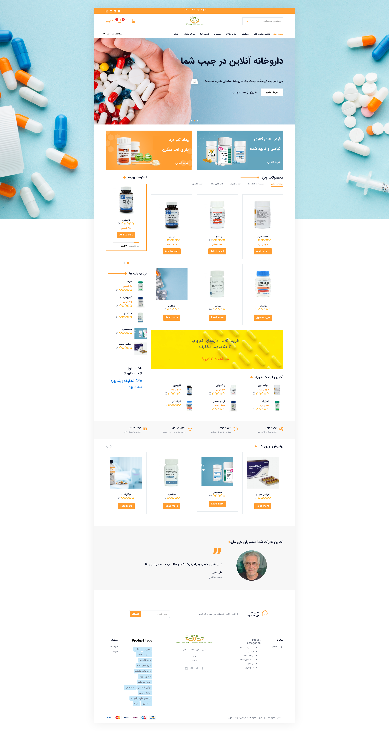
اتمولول (265, 401)
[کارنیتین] (172, 215)
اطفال (137, 649)
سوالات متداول (189, 34)
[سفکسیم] (172, 473)
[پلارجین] (217, 284)
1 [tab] (128, 263)
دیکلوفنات (126, 494)
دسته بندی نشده (247, 659)
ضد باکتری (197, 184)
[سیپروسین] (217, 471)
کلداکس (171, 306)
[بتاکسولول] (217, 215)
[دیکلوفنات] (126, 473)
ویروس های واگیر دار (141, 698)
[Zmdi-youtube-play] (111, 11)
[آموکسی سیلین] (263, 473)
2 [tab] (124, 263)
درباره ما (217, 34)
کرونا (136, 704)
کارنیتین (172, 237)
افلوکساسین (262, 237)
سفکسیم (128, 313)
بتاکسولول (217, 237)
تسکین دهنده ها (256, 184)
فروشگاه (245, 34)
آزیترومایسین (218, 401)
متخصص (130, 687)
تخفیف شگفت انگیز (262, 34)
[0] (126, 21)
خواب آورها (235, 184)
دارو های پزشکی (143, 671)
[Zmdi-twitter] (115, 11)
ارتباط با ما (113, 646)
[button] (114, 21)
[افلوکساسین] (263, 215)
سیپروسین (127, 329)
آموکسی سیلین (125, 344)
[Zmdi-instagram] (107, 11)
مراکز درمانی (145, 693)
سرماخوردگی (277, 184)
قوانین (175, 34)
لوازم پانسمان (144, 687)
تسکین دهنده (144, 654)
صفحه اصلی (278, 34)
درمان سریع (145, 676)
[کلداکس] (172, 284)
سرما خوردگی (144, 682)
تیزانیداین (262, 306)
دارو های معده (144, 665)
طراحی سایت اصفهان (237, 717)
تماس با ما (204, 34)
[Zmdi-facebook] (119, 11)
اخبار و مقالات (231, 34)
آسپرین (147, 649)
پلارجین (217, 306)
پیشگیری (146, 704)
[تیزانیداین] (263, 284)
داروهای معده (216, 184)
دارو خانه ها (145, 660)
